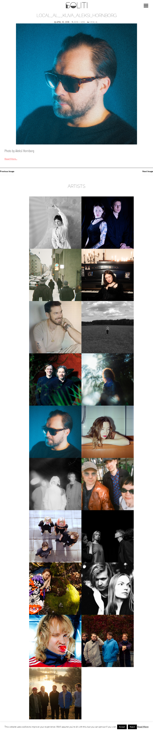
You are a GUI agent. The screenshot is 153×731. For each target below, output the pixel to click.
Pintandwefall (55, 536)
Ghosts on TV (55, 275)
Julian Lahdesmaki (55, 327)
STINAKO (55, 588)
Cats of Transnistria (107, 222)
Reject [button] (132, 727)
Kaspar (55, 379)
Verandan (55, 693)
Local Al (93, 21)
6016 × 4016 (79, 21)
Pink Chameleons (107, 484)
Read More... (10, 158)
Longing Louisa (108, 432)
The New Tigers (108, 641)
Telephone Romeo (55, 641)
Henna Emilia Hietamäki (107, 275)
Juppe (107, 327)
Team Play (107, 588)
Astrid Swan (55, 222)
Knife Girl (107, 379)
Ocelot (55, 484)
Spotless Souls (107, 536)
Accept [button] (122, 727)
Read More (143, 726)
